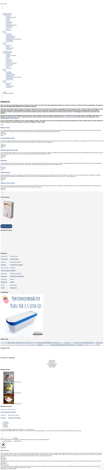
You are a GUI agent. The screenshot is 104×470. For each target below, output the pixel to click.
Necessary (4, 458)
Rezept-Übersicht (7, 14)
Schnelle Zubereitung (46, 345)
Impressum (5, 421)
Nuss (18, 345)
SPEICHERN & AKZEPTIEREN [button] (8, 468)
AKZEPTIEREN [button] (17, 441)
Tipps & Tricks (9, 41)
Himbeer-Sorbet (5, 127)
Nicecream (8, 21)
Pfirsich (25, 345)
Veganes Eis (9, 30)
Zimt (95, 345)
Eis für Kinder (27, 342)
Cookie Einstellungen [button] (7, 441)
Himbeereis (4, 160)
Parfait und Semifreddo (11, 25)
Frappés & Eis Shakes (11, 17)
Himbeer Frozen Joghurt (11, 118)
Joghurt (76, 342)
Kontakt (5, 424)
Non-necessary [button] (4, 463)
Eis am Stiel (9, 27)
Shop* (4, 42)
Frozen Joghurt (9, 26)
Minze (16, 345)
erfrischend (41, 342)
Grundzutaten (9, 35)
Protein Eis (8, 23)
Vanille (75, 345)
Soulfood (69, 345)
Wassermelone (85, 345)
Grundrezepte (56, 342)
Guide (4, 32)
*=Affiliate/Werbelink (29, 429)
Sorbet (7, 28)
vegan (79, 345)
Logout (7, 46)
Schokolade (54, 345)
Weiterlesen (3, 132)
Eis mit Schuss (9, 22)
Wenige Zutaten (91, 345)
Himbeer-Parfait (16, 117)
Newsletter (5, 425)
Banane (5, 342)
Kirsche (94, 342)
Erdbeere (34, 342)
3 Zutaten (2, 342)
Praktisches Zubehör (10, 36)
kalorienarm (88, 342)
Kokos (2, 345)
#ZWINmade (52, 366)
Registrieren (9, 49)
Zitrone (98, 345)
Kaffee (81, 342)
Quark (36, 345)
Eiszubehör (8, 33)
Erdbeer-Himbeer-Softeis (8, 138)
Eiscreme (8, 16)
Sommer (62, 345)
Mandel (8, 345)
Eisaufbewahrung (10, 37)
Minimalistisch (12, 345)
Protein (33, 345)
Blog (4, 31)
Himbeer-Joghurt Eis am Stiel (9, 150)
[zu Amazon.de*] (8, 220)
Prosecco (29, 345)
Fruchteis (8, 18)
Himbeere (67, 342)
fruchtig (48, 342)
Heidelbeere (62, 342)
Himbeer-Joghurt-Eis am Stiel (69, 117)
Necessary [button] (3, 457)
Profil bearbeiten (10, 47)
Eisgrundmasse (9, 40)
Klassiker (99, 342)
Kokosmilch (5, 345)
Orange (21, 345)
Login (4, 44)
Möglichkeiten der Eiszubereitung (13, 39)
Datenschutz (6, 423)
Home (4, 92)
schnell (40, 345)
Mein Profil (8, 45)
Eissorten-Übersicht (7, 13)
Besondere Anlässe (15, 342)
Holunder (72, 342)
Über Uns (5, 427)
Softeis (7, 19)
